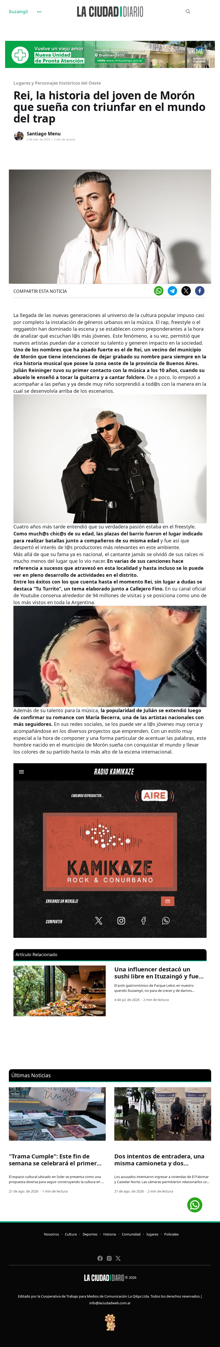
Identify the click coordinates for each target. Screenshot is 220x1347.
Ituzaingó (18, 12)
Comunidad (131, 1234)
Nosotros (51, 1234)
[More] (39, 12)
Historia (109, 1234)
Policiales (171, 1234)
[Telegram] (172, 291)
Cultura (71, 1234)
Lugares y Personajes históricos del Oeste (57, 83)
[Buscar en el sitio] (188, 11)
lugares (152, 1234)
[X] (186, 291)
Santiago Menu (44, 134)
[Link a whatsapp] (194, 1202)
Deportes (90, 1234)
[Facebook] (199, 291)
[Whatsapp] (158, 291)
